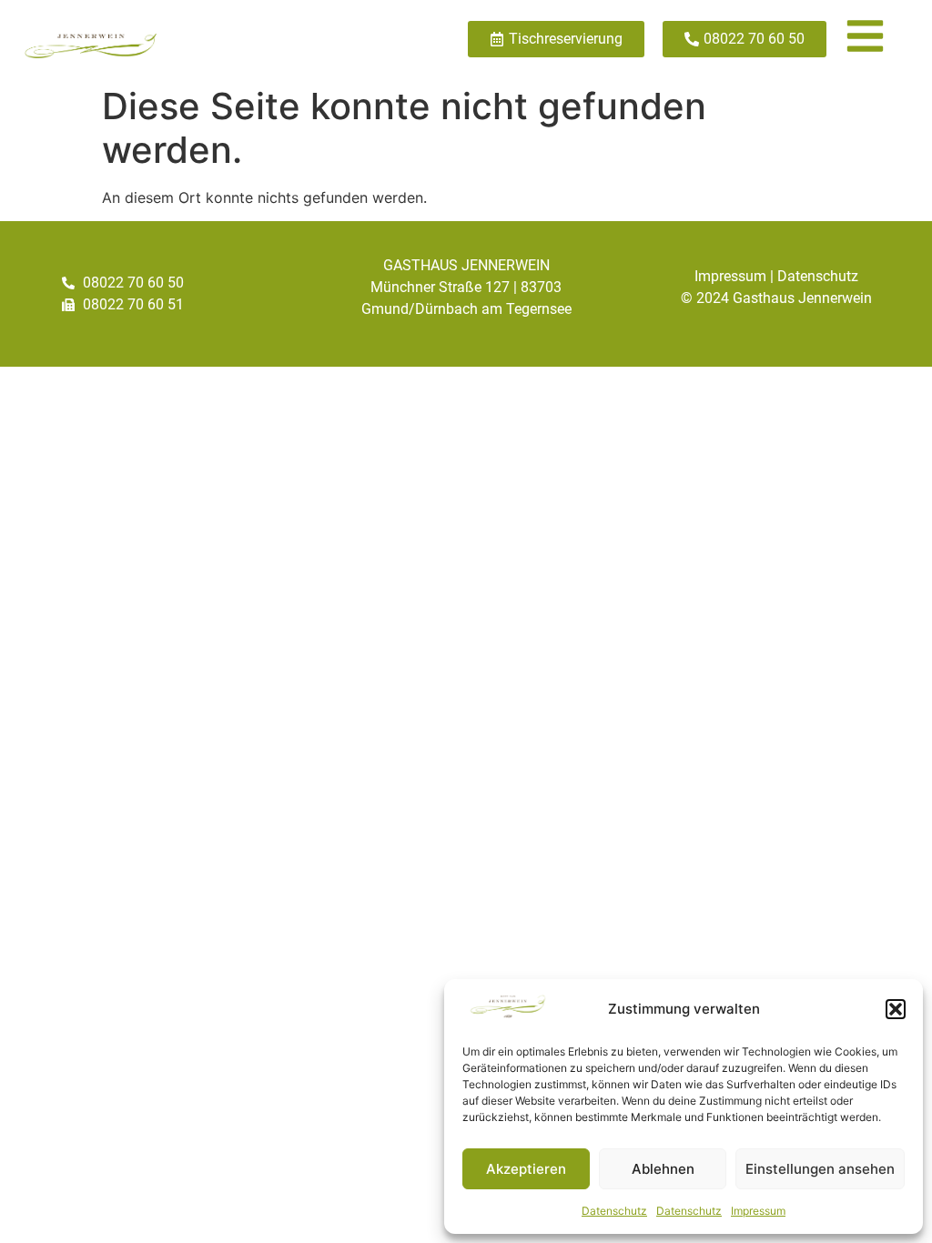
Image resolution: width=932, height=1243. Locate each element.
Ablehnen (663, 1168)
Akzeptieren (526, 1168)
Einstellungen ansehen (820, 1168)
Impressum (758, 1211)
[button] (895, 1009)
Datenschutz (614, 1211)
